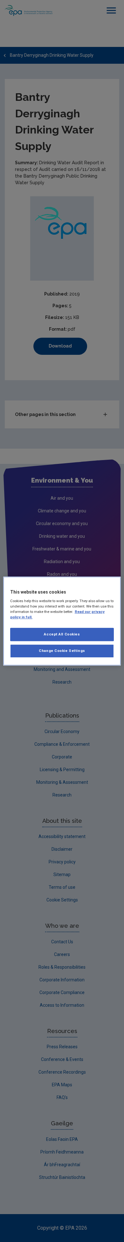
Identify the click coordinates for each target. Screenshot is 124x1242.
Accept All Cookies (62, 634)
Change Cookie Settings (62, 650)
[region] (62, 621)
